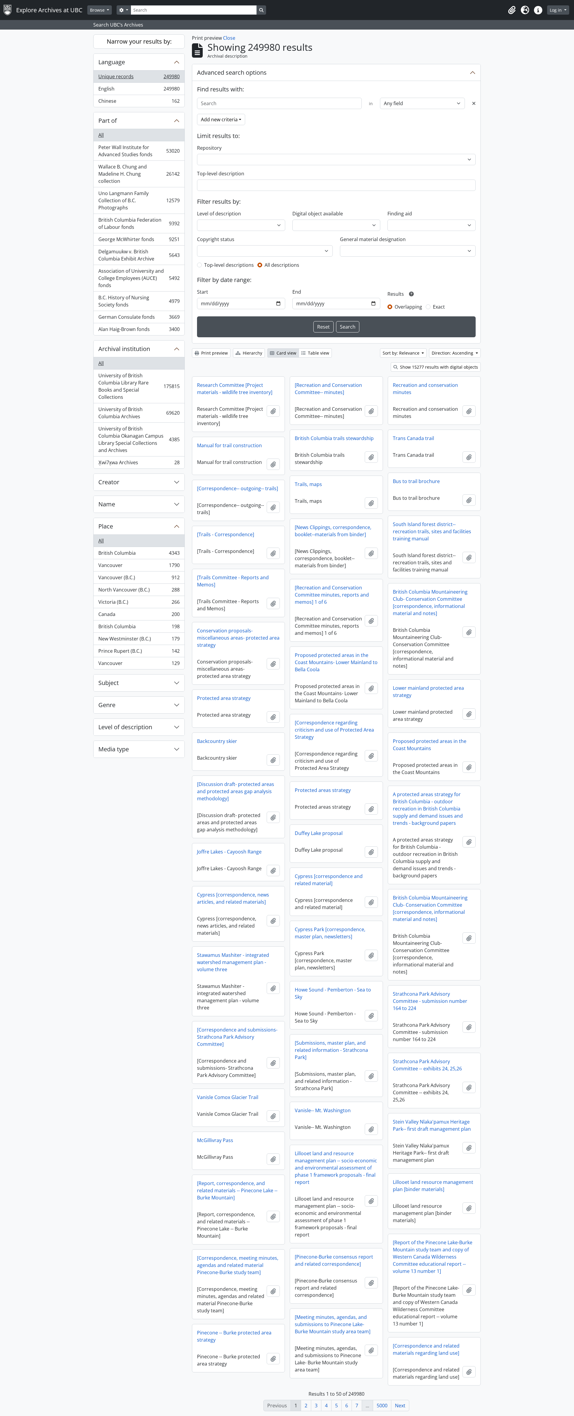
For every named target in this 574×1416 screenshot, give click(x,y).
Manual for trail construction (229, 445)
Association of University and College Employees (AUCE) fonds (139, 278)
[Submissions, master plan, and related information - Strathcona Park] (331, 1050)
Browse (98, 10)
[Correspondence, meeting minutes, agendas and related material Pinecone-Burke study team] (237, 1265)
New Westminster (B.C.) (139, 640)
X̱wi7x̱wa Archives (139, 463)
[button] (511, 10)
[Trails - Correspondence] (225, 534)
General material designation (373, 239)
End (296, 292)
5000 (382, 1405)
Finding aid (399, 213)
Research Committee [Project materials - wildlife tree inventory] (234, 389)
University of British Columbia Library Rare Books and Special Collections (139, 386)
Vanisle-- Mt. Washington (323, 1110)
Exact (439, 307)
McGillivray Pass (215, 1140)
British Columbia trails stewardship (334, 438)
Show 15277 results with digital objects (438, 367)
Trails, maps (308, 484)
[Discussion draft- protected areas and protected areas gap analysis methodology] (235, 791)
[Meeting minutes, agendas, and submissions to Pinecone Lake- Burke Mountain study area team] (332, 1324)
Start (202, 292)
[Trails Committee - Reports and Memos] (233, 581)
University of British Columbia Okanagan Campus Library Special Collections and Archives (139, 439)
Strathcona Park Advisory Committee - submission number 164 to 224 (430, 1001)
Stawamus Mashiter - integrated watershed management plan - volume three (233, 962)
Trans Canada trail (413, 438)
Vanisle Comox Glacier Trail (227, 1097)
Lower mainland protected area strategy (428, 691)
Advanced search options (232, 72)
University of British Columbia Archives (139, 413)
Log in (556, 10)
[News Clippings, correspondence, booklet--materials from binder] (333, 531)
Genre (106, 705)
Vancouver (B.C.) (139, 579)
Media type (113, 749)
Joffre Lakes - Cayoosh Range (229, 851)
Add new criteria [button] (219, 119)
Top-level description (220, 173)
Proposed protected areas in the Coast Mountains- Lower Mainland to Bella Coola (336, 662)
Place (105, 526)
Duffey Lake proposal (319, 833)
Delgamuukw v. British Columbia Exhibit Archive (139, 255)
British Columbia (139, 554)
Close (229, 38)
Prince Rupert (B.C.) (139, 652)
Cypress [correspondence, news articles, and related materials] (233, 898)
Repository (209, 148)
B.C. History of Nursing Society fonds (139, 301)
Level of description (125, 727)
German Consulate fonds (139, 318)
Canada (139, 615)
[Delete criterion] (474, 103)
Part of (107, 121)
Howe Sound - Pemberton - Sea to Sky (333, 993)
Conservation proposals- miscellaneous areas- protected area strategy (238, 637)
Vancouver (139, 566)
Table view (318, 353)
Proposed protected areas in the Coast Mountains (429, 745)
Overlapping (408, 307)
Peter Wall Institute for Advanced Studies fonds (139, 151)
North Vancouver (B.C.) (139, 591)
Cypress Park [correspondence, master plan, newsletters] (330, 933)
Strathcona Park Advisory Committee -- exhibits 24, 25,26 (427, 1065)
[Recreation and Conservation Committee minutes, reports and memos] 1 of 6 (332, 594)
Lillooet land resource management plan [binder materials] (433, 1186)
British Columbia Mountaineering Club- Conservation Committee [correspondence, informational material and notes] (430, 603)
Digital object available (317, 213)
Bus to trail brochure (416, 481)
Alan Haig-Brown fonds (139, 330)
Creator (108, 482)
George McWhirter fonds (139, 241)
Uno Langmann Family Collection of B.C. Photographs (139, 200)
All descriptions (282, 265)
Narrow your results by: (139, 41)
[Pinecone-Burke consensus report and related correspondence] (334, 1260)
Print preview (214, 353)
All (101, 135)
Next (400, 1405)
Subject (108, 683)
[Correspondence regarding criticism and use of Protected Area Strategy (334, 729)
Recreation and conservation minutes (425, 389)
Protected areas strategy (323, 790)
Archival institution (124, 349)
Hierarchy (252, 353)
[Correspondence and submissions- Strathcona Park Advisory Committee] (237, 1036)
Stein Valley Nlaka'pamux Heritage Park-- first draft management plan (432, 1125)
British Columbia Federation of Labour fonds (139, 223)
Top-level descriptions (229, 265)
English (139, 90)
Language (111, 62)
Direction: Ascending (453, 353)
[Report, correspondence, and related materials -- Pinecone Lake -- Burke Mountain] (237, 1190)
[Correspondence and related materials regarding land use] (426, 1349)
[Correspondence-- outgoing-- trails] (237, 488)
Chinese (139, 102)
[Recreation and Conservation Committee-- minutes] (328, 389)
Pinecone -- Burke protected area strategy (234, 1336)
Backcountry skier (217, 741)
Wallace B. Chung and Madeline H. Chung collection (139, 173)
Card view (285, 353)
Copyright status (215, 239)
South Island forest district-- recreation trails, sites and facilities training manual (432, 531)
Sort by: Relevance (402, 353)
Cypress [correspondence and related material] (329, 880)
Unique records (139, 78)
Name (106, 504)
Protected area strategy (224, 698)
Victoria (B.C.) (139, 603)
